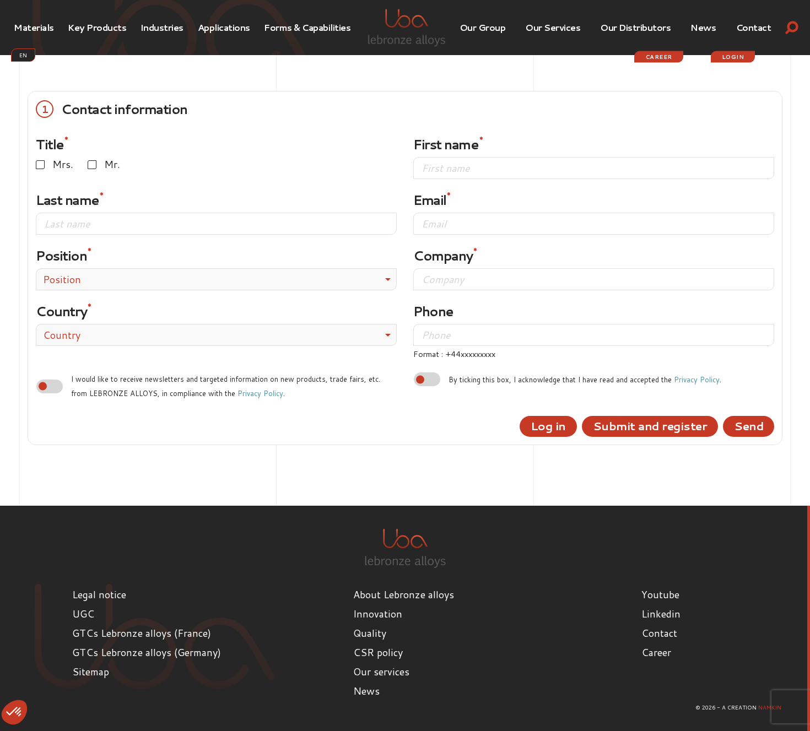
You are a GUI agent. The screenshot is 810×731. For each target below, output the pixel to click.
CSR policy (378, 652)
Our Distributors (635, 27)
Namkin (769, 707)
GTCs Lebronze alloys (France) (141, 633)
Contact (753, 27)
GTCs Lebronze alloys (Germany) (146, 652)
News (703, 27)
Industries (162, 27)
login (733, 57)
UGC (83, 614)
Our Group (483, 27)
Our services (552, 27)
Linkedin (661, 614)
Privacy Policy (260, 393)
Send (748, 426)
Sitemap (90, 671)
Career (658, 57)
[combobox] (216, 279)
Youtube (660, 594)
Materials (34, 27)
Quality (369, 633)
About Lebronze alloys (403, 594)
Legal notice (99, 594)
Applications (224, 27)
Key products (97, 27)
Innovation (377, 614)
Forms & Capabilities (307, 27)
